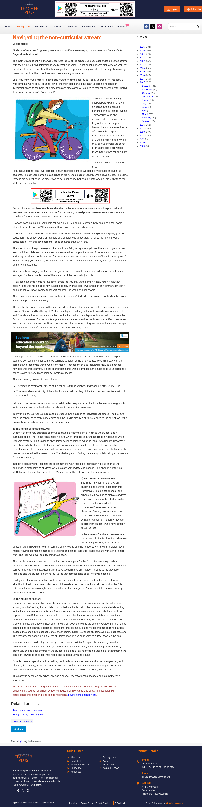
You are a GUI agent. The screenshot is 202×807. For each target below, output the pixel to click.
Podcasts (123, 26)
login (20, 741)
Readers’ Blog (89, 26)
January (146, 121)
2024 (142, 54)
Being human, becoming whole (30, 714)
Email (145, 773)
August (145, 100)
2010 (142, 142)
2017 (142, 78)
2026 (142, 47)
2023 (142, 57)
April (144, 110)
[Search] (198, 26)
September (147, 96)
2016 (142, 82)
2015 (142, 124)
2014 (142, 128)
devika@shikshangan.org (82, 694)
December (147, 86)
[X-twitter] (152, 26)
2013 (142, 132)
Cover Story (27, 721)
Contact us (72, 26)
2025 (142, 50)
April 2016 (16, 721)
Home (8, 26)
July (144, 103)
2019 (142, 71)
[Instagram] (159, 26)
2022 (142, 61)
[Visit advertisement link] (70, 196)
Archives (57, 26)
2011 (142, 139)
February (146, 117)
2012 (142, 135)
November (147, 89)
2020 (142, 68)
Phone (145, 759)
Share (20, 729)
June (144, 107)
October (146, 93)
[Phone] (138, 761)
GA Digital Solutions (174, 803)
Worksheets (107, 26)
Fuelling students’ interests (27, 710)
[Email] (138, 773)
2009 (142, 146)
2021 (142, 64)
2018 (142, 75)
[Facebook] (146, 26)
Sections (39, 26)
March (145, 114)
